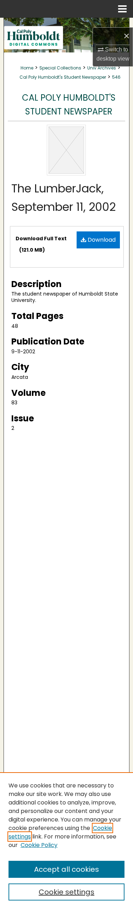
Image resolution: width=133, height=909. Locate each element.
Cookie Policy (39, 845)
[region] (66, 840)
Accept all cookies (66, 869)
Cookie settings (66, 892)
